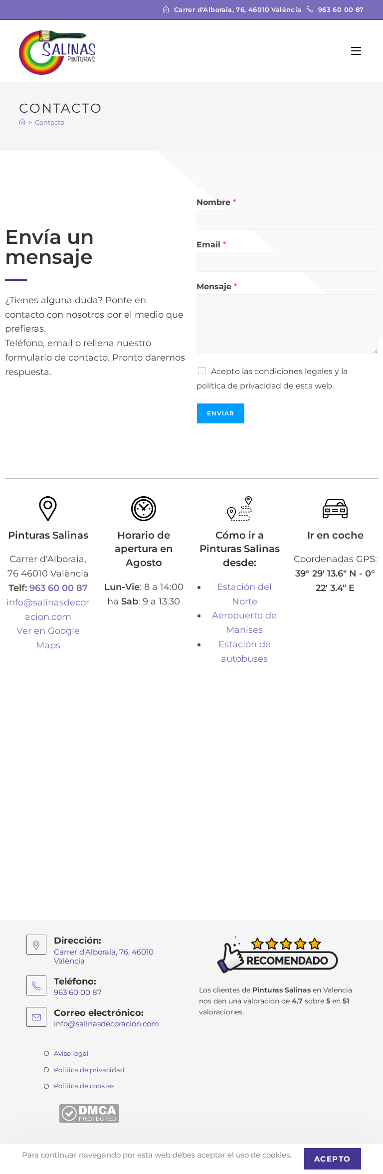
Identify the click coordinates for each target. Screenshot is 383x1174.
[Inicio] (22, 122)
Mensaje (216, 286)
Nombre (216, 202)
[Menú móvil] (357, 50)
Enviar (220, 413)
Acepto (332, 1159)
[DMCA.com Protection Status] (89, 1112)
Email (211, 244)
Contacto (49, 122)
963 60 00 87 (58, 588)
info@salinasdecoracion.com (106, 1023)
